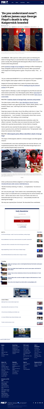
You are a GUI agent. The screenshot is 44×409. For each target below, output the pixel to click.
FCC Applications (4, 374)
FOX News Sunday (4, 354)
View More (39, 232)
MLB (24, 366)
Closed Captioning (4, 372)
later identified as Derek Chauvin (28, 102)
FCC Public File (4, 373)
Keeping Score (15, 348)
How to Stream (26, 346)
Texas (2, 349)
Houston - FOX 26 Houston (37, 366)
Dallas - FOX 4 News (38, 363)
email (42, 403)
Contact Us (3, 365)
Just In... (3, 232)
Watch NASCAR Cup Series (5, 388)
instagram (38, 403)
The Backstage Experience (26, 359)
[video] (40, 303)
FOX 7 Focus (36, 350)
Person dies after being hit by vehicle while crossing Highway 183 (22, 282)
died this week (34, 59)
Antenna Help (3, 376)
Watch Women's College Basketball (4, 394)
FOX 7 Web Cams (15, 371)
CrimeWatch (36, 348)
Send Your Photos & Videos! (16, 369)
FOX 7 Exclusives (37, 345)
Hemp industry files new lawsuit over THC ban (9, 306)
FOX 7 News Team (4, 367)
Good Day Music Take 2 (27, 356)
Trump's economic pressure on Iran (7, 322)
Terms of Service (22, 227)
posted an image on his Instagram (14, 66)
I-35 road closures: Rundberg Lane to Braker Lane (10, 312)
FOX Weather (14, 372)
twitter (36, 403)
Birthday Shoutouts (16, 346)
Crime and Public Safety (4, 353)
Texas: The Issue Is (37, 352)
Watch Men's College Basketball (5, 391)
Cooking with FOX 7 (16, 349)
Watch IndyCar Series (5, 389)
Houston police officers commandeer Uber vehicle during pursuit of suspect (15, 244)
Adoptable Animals (15, 352)
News (10, 26)
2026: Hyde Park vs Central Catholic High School (10, 301)
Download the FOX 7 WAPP (16, 367)
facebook (33, 403)
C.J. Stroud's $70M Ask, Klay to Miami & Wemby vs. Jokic (11, 317)
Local (2, 346)
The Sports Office (26, 350)
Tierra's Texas (26, 348)
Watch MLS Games (4, 396)
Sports (25, 362)
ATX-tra (35, 357)
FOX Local (25, 345)
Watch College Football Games (4, 384)
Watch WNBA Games (5, 395)
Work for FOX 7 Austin (5, 369)
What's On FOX (4, 363)
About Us (3, 362)
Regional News (38, 362)
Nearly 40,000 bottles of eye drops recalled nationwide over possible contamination (16, 239)
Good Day (14, 345)
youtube (40, 403)
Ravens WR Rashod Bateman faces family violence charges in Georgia (14, 254)
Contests (14, 353)
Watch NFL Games (4, 382)
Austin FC (25, 365)
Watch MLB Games (5, 385)
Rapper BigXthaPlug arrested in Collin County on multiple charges (13, 249)
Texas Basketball (26, 369)
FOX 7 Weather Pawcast (15, 364)
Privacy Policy (23, 226)
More (28, 2)
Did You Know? (15, 373)
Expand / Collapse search (42, 2)
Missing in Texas (37, 354)
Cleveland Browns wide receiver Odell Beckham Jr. (15, 184)
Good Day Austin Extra (26, 354)
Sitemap (2, 355)
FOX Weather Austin (27, 352)
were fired (37, 92)
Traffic (2, 348)
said (13, 191)
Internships (3, 370)
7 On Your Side (37, 349)
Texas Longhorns (26, 363)
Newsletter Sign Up (4, 366)
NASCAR (25, 367)
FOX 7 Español (26, 349)
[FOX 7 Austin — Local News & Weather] (5, 2)
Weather (14, 362)
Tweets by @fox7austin (5, 339)
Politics (2, 350)
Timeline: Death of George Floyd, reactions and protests (23, 99)
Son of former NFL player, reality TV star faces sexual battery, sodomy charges (15, 234)
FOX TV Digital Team (4, 26)
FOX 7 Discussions (37, 356)
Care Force (36, 353)
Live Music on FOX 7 (16, 350)
